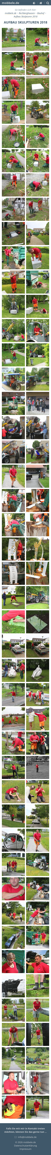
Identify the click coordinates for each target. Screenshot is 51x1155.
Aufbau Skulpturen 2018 (25, 16)
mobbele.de (10, 3)
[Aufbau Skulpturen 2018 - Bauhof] (13, 39)
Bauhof (40, 13)
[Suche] (47, 3)
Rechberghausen (27, 13)
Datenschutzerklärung (25, 1145)
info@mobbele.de (27, 1137)
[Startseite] (40, 3)
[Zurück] (34, 3)
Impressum (25, 1148)
